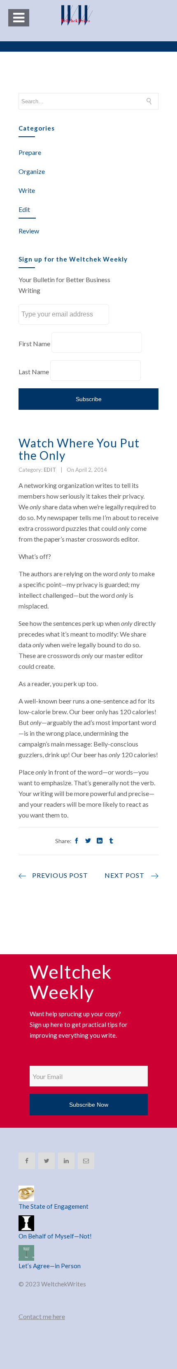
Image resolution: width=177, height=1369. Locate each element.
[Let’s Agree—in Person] (88, 1253)
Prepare (30, 152)
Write (27, 190)
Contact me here (42, 1316)
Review (29, 231)
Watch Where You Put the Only (79, 449)
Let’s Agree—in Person (50, 1265)
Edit (24, 209)
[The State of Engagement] (88, 1193)
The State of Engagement (53, 1206)
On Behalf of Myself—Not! (55, 1236)
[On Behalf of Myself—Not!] (88, 1223)
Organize (32, 171)
